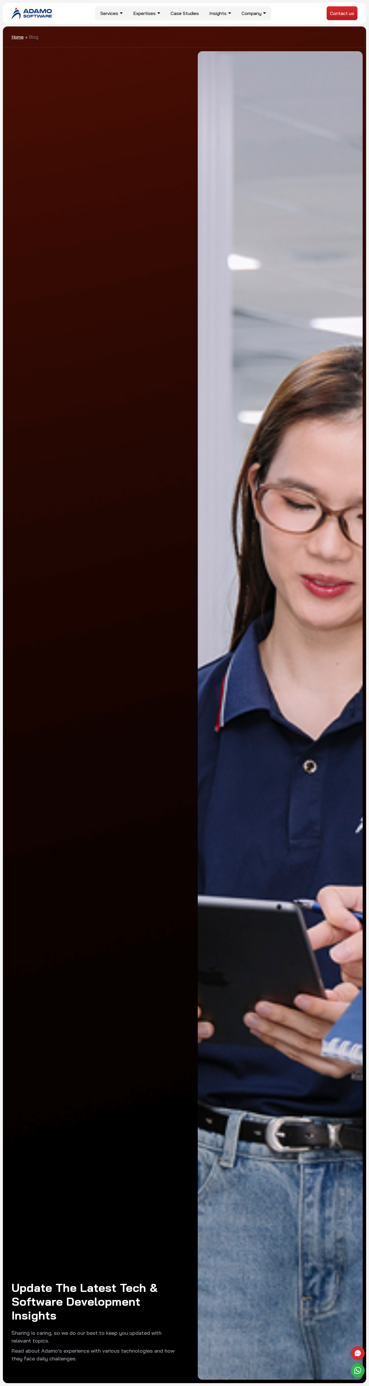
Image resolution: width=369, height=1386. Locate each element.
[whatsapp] (358, 1370)
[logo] (32, 13)
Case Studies (185, 13)
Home (18, 37)
